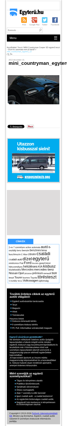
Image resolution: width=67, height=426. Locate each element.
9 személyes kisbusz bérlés (25, 324)
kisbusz (49, 266)
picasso (28, 273)
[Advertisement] (37, 5)
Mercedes (27, 269)
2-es (11, 247)
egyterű (40, 258)
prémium (37, 273)
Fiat (21, 263)
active (28, 247)
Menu (34, 38)
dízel (27, 258)
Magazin (16, 308)
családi (43, 253)
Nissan (13, 273)
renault (47, 273)
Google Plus (34, 25)
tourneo (26, 278)
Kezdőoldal (11, 47)
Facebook (55, 25)
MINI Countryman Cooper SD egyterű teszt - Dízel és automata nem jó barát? (33, 48)
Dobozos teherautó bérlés (24, 321)
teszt (11, 277)
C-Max (24, 254)
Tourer (18, 277)
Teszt (20, 47)
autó (44, 247)
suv (54, 273)
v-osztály (13, 281)
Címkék (20, 241)
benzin (25, 250)
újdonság (44, 280)
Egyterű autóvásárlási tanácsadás (28, 301)
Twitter (44, 25)
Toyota (33, 277)
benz (19, 250)
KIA (40, 266)
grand (42, 263)
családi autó (15, 259)
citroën (32, 254)
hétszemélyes (16, 266)
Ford (27, 263)
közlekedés (15, 269)
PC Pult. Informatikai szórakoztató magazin (32, 328)
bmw (44, 250)
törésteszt (47, 276)
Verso (20, 281)
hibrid (48, 263)
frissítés (35, 263)
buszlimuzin (15, 254)
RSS (24, 25)
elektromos (14, 263)
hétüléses (30, 266)
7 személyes (19, 247)
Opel (21, 273)
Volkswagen (30, 280)
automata (36, 247)
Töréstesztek (18, 315)
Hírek (14, 311)
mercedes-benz (44, 269)
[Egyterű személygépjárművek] (25, 13)
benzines (35, 250)
